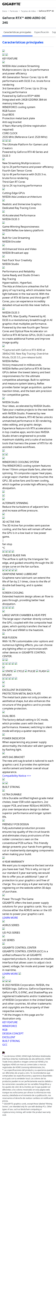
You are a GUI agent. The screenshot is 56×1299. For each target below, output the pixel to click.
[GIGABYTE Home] (11, 4)
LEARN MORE (10, 917)
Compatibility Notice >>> (16, 775)
